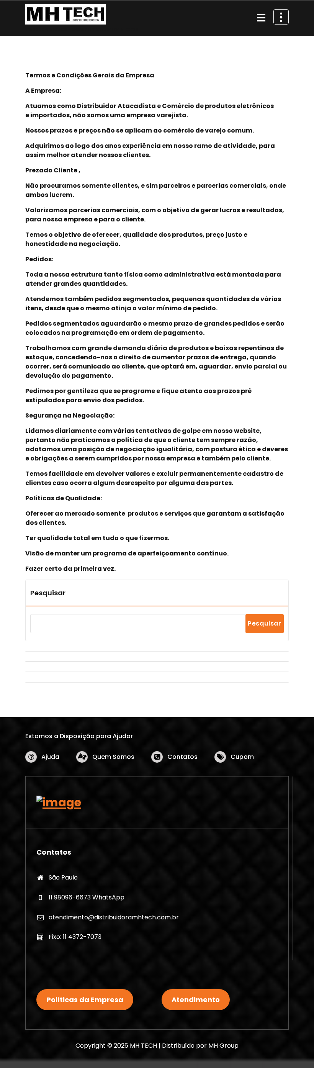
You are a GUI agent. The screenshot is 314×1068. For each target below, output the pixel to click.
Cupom (242, 756)
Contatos (182, 756)
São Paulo (63, 877)
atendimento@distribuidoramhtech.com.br (114, 917)
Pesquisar (47, 593)
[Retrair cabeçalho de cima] (281, 17)
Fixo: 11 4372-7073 (75, 936)
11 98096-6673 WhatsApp (86, 897)
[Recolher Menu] (261, 18)
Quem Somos (113, 756)
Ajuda (50, 756)
